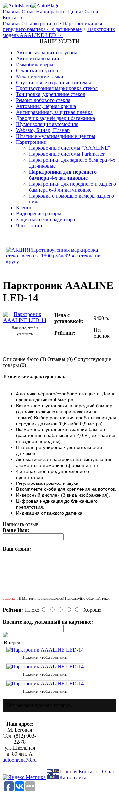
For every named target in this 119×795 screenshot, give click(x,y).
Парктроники (41, 23)
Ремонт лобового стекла (43, 100)
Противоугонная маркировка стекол (57, 88)
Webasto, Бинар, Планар (43, 130)
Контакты (14, 17)
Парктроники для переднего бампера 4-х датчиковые (52, 26)
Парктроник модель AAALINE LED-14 (59, 32)
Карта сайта (73, 777)
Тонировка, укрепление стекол (50, 94)
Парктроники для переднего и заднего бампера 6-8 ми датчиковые (72, 187)
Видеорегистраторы (38, 213)
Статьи (90, 11)
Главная (11, 11)
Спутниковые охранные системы (53, 82)
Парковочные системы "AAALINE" (69, 148)
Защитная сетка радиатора (45, 219)
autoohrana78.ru (20, 760)
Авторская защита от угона (46, 52)
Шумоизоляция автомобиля (47, 124)
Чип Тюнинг (30, 225)
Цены (74, 11)
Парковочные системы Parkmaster (67, 154)
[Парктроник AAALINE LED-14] (24, 320)
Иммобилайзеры (34, 64)
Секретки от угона (37, 70)
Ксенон (24, 207)
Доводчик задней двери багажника (55, 118)
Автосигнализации (37, 58)
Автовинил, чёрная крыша (46, 106)
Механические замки (39, 76)
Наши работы (51, 11)
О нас (28, 11)
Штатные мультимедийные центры (55, 136)
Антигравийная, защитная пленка (54, 112)
